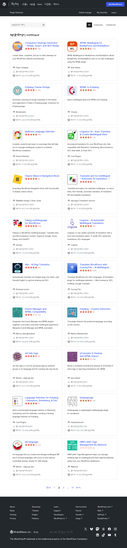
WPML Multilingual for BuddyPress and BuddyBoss (94, 44)
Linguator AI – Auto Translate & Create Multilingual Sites (95, 133)
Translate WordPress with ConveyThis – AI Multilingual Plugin (94, 266)
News (12, 511)
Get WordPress (115, 4)
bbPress (102, 515)
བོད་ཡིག (36, 532)
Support (57, 511)
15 (72, 487)
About (12, 507)
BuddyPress (104, 518)
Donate (80, 515)
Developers (59, 515)
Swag (79, 518)
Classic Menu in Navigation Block (42, 176)
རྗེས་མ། (78, 488)
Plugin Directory (16, 12)
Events (78, 511)
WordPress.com (105, 507)
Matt (100, 511)
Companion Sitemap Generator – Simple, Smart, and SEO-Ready (42, 44)
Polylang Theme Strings (37, 87)
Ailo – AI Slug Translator (37, 264)
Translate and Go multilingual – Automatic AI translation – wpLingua (95, 177)
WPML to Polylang (89, 87)
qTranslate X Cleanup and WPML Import (91, 354)
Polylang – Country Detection (95, 309)
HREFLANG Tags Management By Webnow (93, 443)
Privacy (13, 518)
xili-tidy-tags (31, 353)
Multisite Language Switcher (40, 131)
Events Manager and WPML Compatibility (35, 310)
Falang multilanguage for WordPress (36, 221)
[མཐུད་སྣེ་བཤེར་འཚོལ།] (43, 24)
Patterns (35, 518)
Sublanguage (86, 397)
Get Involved (81, 507)
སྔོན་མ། (49, 488)
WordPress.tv (60, 518)
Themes (35, 511)
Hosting (13, 515)
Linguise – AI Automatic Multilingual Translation (92, 221)
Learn (56, 507)
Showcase (36, 507)
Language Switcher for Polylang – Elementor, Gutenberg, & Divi (41, 399)
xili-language (31, 442)
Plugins (35, 515)
